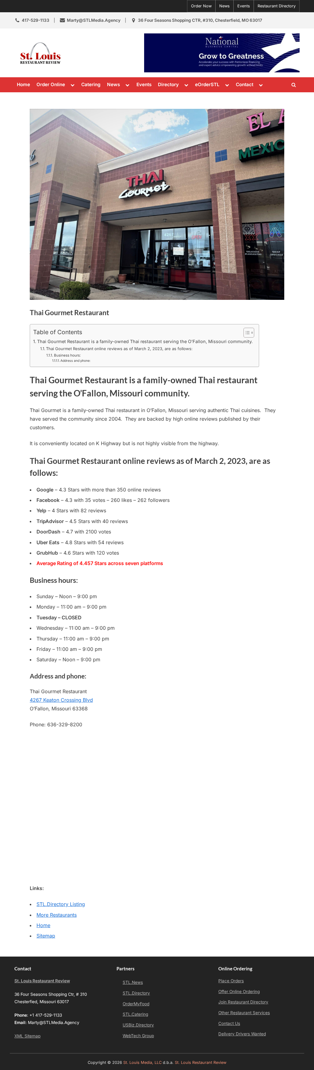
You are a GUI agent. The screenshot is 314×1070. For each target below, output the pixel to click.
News (224, 6)
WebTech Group (138, 1035)
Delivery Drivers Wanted (242, 1033)
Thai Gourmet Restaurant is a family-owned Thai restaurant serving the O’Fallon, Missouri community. (145, 341)
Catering (91, 84)
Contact (244, 84)
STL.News (133, 982)
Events (243, 6)
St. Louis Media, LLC (142, 1062)
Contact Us (229, 1023)
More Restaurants (56, 915)
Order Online (50, 84)
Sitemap (45, 936)
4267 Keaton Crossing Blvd (61, 700)
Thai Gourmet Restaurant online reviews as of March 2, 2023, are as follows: (119, 348)
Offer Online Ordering (239, 991)
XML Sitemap (27, 1036)
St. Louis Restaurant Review (42, 980)
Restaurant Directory (277, 6)
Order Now (201, 6)
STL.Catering (135, 1014)
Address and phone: (75, 361)
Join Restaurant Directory (243, 1001)
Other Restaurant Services (244, 1012)
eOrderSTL (207, 84)
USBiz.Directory (138, 1024)
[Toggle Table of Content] (246, 332)
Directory (168, 84)
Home (23, 84)
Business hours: (67, 355)
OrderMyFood (136, 1003)
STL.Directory (136, 993)
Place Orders (231, 980)
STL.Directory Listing (60, 904)
